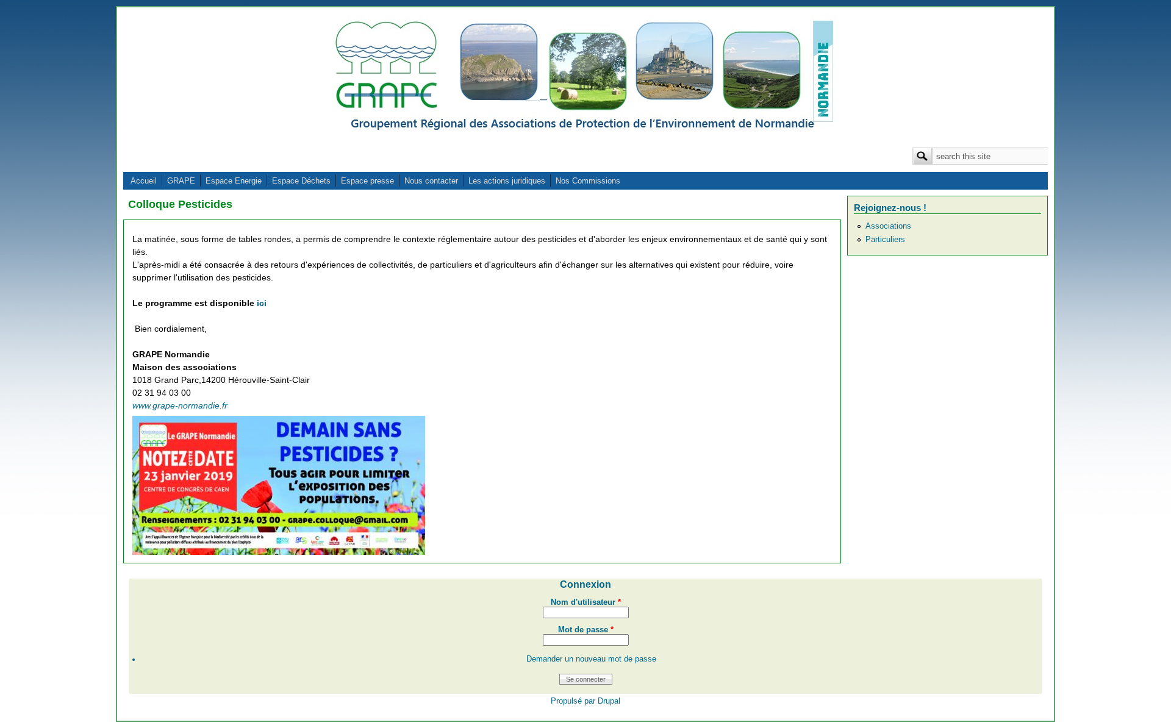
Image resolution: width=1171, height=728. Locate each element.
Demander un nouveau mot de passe (591, 659)
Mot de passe (586, 630)
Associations (888, 226)
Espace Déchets (301, 180)
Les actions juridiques (506, 180)
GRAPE (181, 180)
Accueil (144, 180)
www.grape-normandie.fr (179, 405)
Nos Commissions (588, 180)
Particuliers (885, 239)
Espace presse (367, 180)
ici (261, 303)
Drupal (609, 701)
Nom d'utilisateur (586, 602)
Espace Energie (234, 180)
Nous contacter (431, 180)
